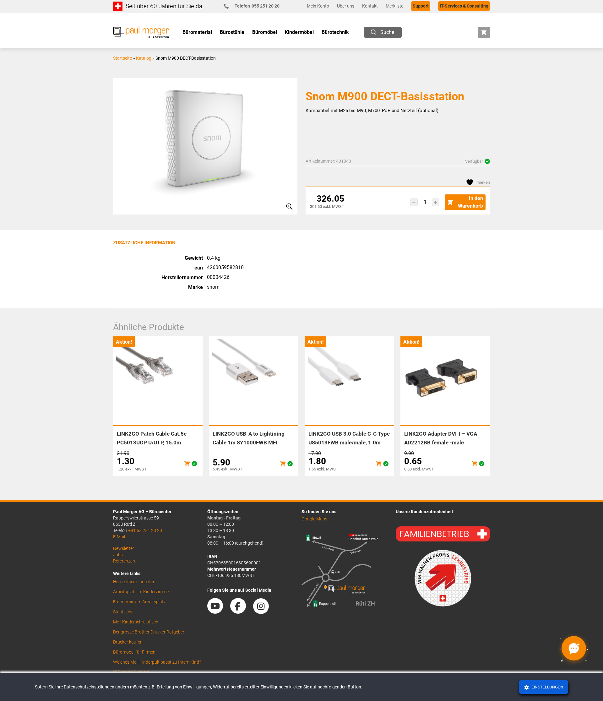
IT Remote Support (131, 672)
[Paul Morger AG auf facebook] (241, 611)
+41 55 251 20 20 (145, 530)
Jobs (118, 554)
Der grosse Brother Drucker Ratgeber (148, 631)
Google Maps (314, 518)
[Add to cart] (187, 463)
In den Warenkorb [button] (470, 202)
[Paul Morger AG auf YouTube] (218, 611)
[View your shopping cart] (484, 32)
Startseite (122, 58)
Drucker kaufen (128, 641)
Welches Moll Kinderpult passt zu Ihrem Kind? (157, 662)
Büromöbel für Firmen (134, 652)
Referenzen (124, 560)
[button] (414, 202)
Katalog (143, 58)
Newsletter (123, 548)
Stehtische (123, 611)
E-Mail (119, 536)
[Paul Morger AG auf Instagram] (264, 611)
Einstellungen (546, 687)
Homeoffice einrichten (134, 581)
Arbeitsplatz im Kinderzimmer (141, 591)
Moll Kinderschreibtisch (135, 621)
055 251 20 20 (257, 5)
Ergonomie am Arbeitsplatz (139, 601)
